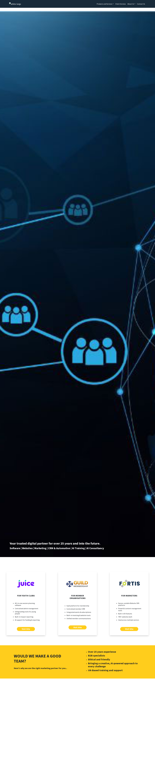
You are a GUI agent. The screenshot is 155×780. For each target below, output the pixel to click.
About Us (130, 4)
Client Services (120, 4)
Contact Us (141, 4)
